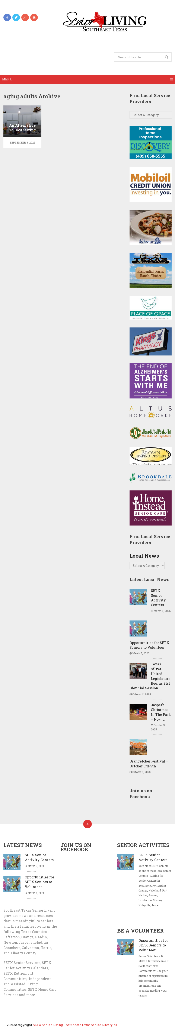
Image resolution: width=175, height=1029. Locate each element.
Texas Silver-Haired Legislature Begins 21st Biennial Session (150, 676)
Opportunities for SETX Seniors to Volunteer (149, 645)
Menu (7, 79)
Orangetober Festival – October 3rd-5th (149, 763)
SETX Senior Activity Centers (158, 597)
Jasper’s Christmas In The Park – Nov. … (161, 712)
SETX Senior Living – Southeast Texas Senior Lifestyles (75, 1025)
